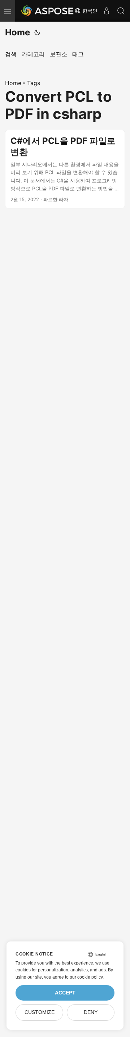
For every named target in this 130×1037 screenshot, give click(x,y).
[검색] (121, 11)
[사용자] (106, 11)
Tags (33, 83)
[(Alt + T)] (37, 32)
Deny (91, 1012)
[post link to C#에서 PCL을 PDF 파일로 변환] (65, 169)
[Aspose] (48, 11)
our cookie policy (86, 977)
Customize (40, 1012)
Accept (65, 993)
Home (17, 32)
